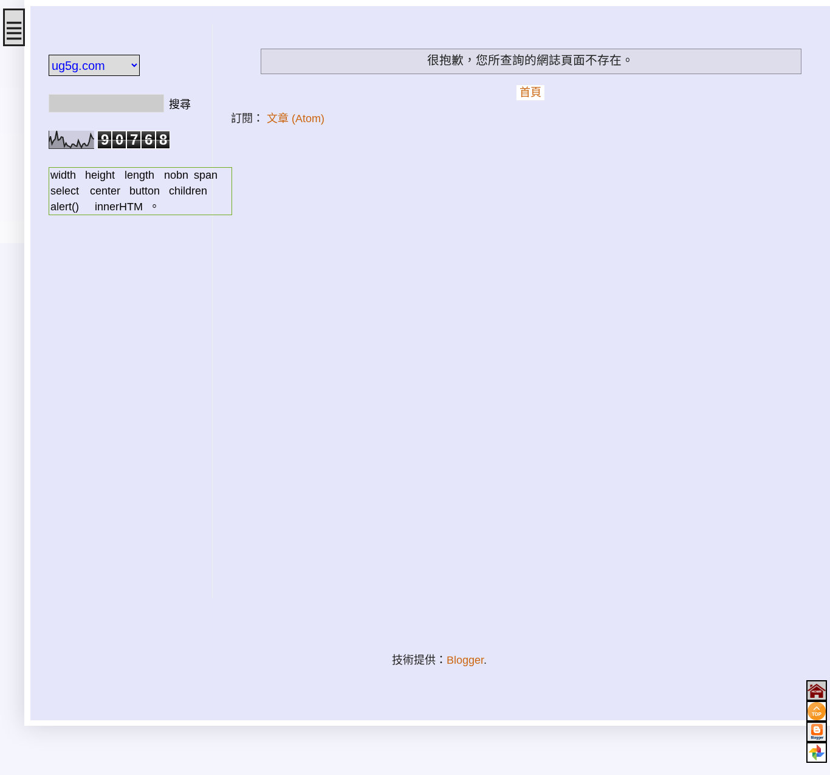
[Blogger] (816, 732)
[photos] (816, 752)
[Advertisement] (121, 415)
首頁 (530, 92)
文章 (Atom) (295, 118)
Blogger (465, 660)
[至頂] (816, 711)
